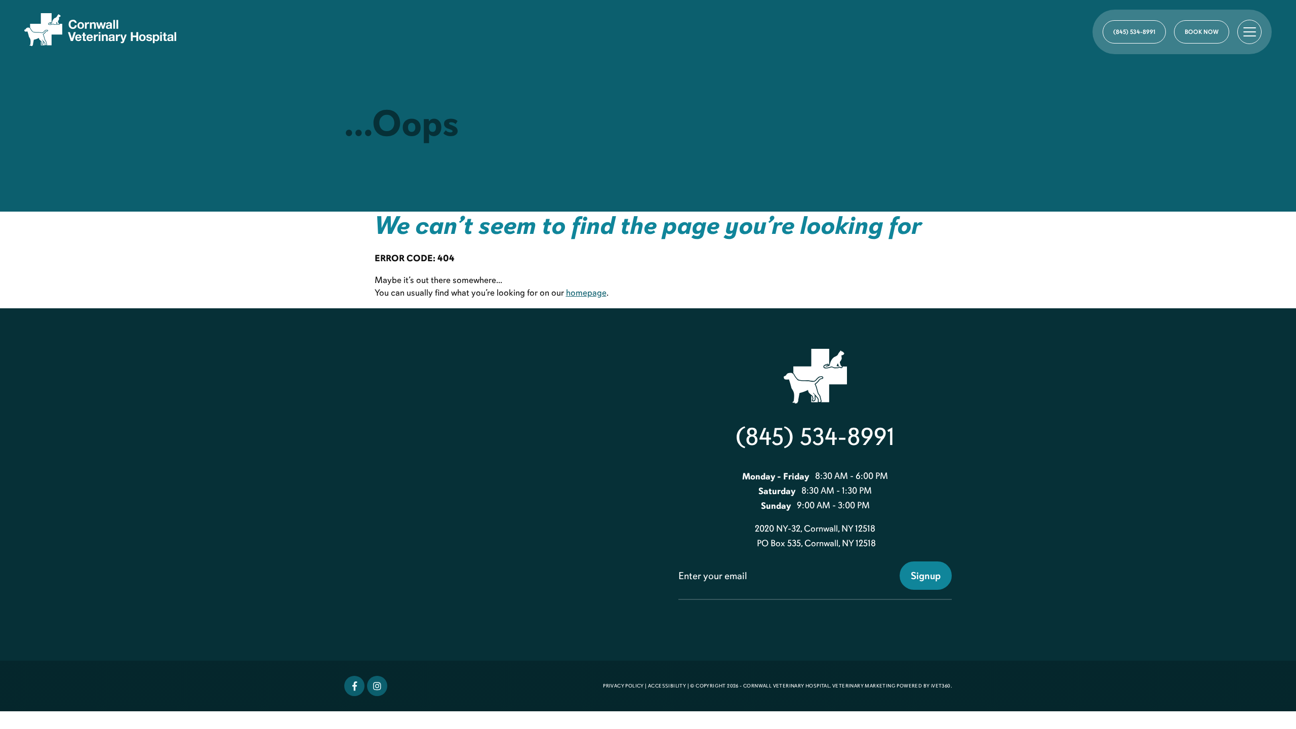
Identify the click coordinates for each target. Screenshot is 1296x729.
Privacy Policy (623, 686)
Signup (926, 576)
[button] (1249, 32)
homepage (586, 293)
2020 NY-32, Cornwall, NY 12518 (815, 528)
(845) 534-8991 (815, 437)
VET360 (941, 686)
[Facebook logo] (354, 686)
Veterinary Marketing (864, 686)
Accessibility (667, 686)
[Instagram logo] (377, 686)
